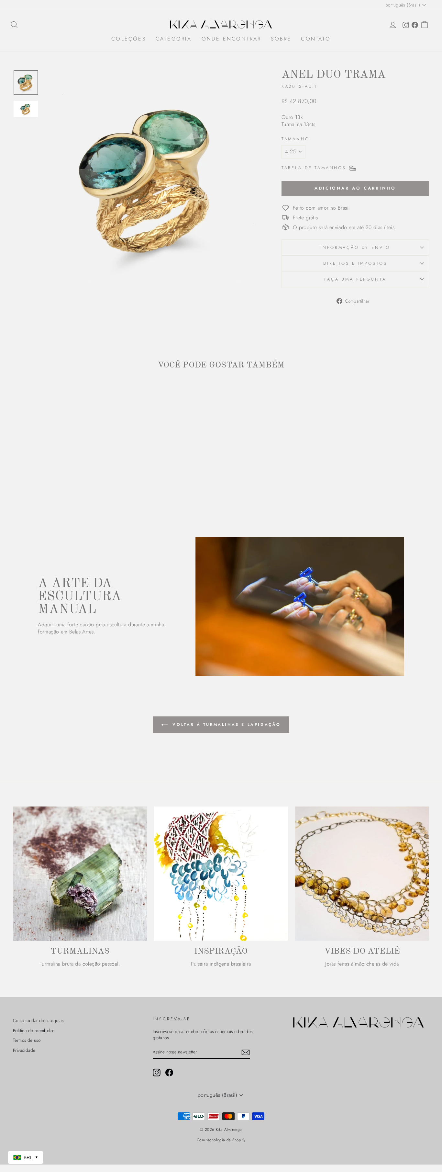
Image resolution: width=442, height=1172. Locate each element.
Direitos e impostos (355, 263)
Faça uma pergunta (355, 279)
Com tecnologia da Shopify (221, 1140)
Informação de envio (355, 247)
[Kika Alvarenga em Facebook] (169, 1072)
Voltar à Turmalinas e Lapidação (225, 724)
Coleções (128, 38)
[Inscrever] (245, 1052)
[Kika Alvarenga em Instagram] (156, 1072)
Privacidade (24, 1050)
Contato (315, 38)
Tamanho (296, 139)
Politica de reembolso (33, 1030)
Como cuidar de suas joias (38, 1020)
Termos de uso (26, 1040)
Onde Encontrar (231, 38)
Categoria (174, 38)
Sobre (281, 38)
